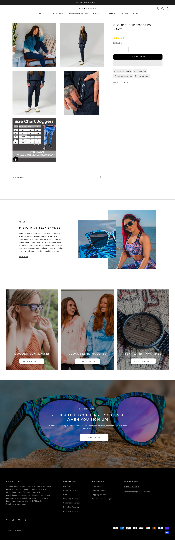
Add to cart (138, 57)
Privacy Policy (97, 486)
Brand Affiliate (69, 490)
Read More (23, 256)
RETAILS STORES (131, 486)
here (12, 504)
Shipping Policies (99, 494)
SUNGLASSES (42, 14)
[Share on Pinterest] (128, 82)
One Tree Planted (70, 499)
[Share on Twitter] (124, 82)
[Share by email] (131, 82)
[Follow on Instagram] (13, 520)
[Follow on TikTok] (25, 520)
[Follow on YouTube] (19, 520)
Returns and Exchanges (102, 499)
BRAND (125, 14)
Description (18, 177)
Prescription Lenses (71, 503)
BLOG (135, 14)
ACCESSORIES (112, 14)
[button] (119, 38)
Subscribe (94, 437)
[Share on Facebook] (121, 82)
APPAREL (97, 14)
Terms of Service (98, 490)
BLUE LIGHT (58, 14)
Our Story (67, 486)
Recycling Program (71, 507)
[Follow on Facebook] (7, 520)
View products (32, 361)
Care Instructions (70, 511)
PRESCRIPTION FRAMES (78, 14)
